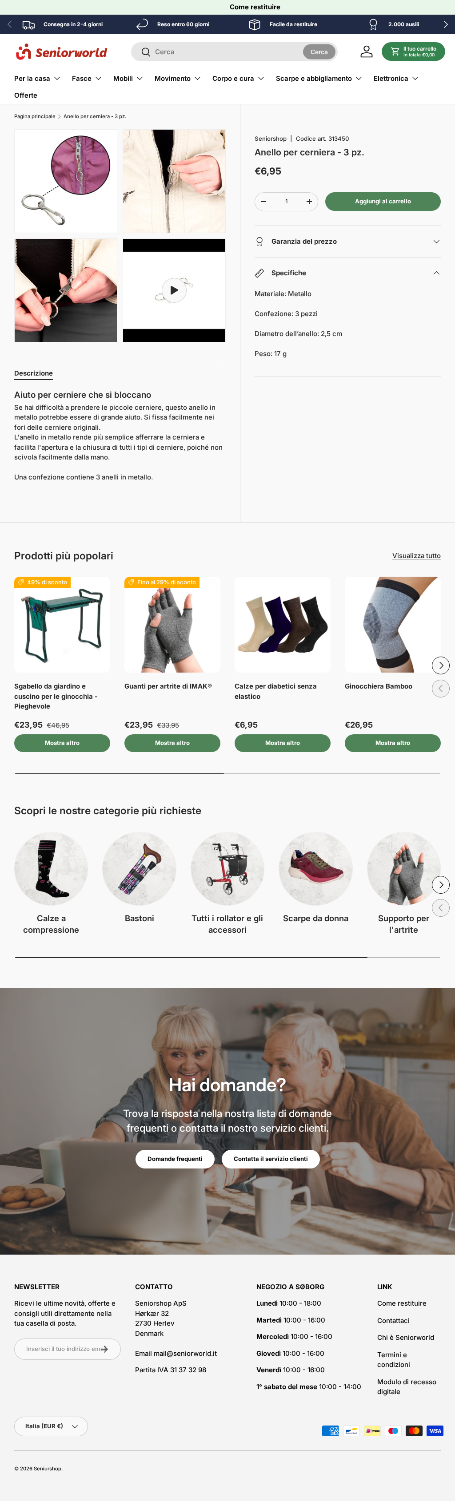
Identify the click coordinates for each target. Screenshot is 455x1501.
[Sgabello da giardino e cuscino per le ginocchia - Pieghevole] (62, 625)
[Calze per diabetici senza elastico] (283, 625)
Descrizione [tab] (33, 373)
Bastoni (139, 918)
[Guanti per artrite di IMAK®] (172, 625)
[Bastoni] (139, 868)
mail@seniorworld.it (185, 1353)
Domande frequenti (175, 1158)
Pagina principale (35, 116)
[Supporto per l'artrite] (403, 868)
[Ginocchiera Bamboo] (393, 625)
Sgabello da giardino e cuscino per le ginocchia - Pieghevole (56, 696)
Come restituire (255, 7)
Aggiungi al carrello (383, 201)
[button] (414, 51)
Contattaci (393, 1320)
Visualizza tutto (416, 555)
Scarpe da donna (315, 918)
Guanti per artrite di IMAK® (168, 686)
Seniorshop (271, 138)
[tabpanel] (120, 436)
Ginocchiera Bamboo (378, 686)
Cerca (319, 51)
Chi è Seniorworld (405, 1337)
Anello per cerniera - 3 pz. (95, 116)
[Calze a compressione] (51, 868)
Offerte (25, 95)
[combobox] (234, 51)
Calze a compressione (51, 924)
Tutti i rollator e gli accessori (227, 924)
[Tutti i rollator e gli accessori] (227, 868)
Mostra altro (62, 742)
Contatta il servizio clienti (271, 1158)
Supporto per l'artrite (403, 924)
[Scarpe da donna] (315, 868)
